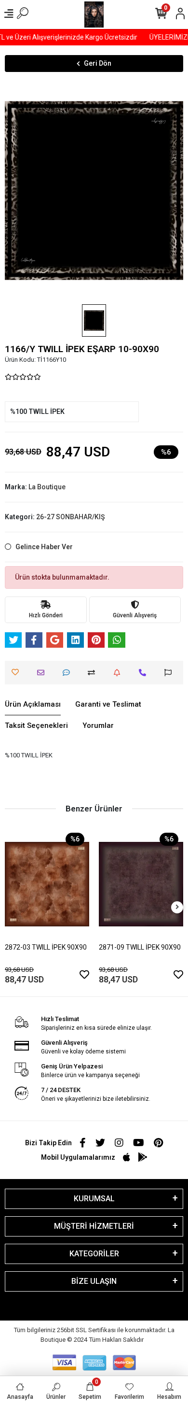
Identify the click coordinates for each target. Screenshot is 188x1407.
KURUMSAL (94, 1198)
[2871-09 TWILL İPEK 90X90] (141, 884)
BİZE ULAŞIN (94, 1281)
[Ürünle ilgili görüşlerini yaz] (68, 673)
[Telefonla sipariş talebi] (144, 673)
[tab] (33, 704)
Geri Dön (97, 63)
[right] (177, 907)
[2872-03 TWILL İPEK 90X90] (47, 884)
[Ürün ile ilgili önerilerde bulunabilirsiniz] (170, 673)
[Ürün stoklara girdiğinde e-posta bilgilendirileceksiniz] (119, 673)
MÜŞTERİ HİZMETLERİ (94, 1226)
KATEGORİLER (94, 1253)
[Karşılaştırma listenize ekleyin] (93, 673)
